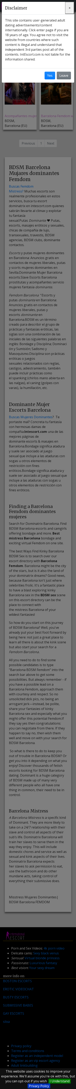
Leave (63, 75)
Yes (49, 75)
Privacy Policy (39, 1086)
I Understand (60, 1081)
